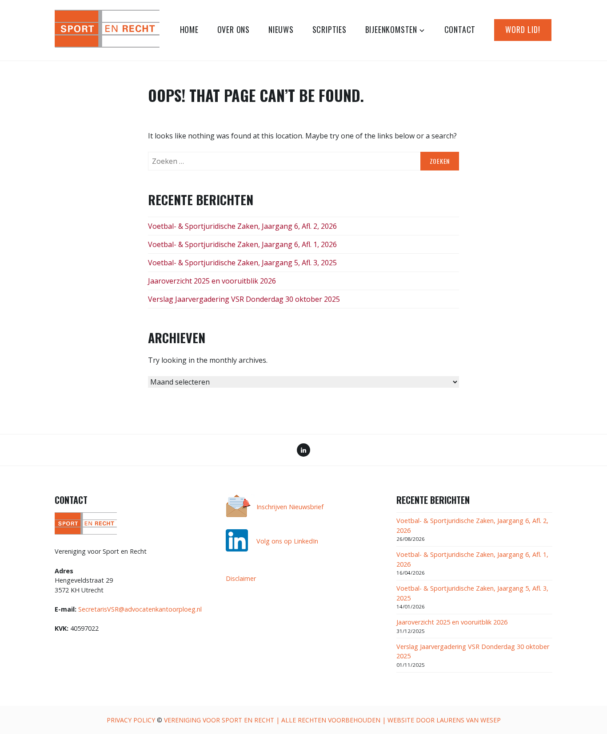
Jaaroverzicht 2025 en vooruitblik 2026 (212, 281)
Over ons (233, 29)
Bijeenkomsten (391, 29)
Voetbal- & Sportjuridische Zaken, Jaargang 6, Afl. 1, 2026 (242, 244)
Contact (460, 29)
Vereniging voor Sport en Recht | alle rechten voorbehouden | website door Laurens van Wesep (332, 720)
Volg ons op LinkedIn (287, 541)
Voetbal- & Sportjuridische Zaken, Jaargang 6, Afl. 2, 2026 (242, 226)
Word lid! (522, 29)
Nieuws (281, 29)
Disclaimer (241, 578)
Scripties (329, 29)
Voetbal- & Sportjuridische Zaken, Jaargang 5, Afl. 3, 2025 (242, 263)
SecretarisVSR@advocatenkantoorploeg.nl (140, 609)
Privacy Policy (131, 720)
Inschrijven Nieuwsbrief (289, 507)
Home (189, 29)
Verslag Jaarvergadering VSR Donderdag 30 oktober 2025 (244, 299)
